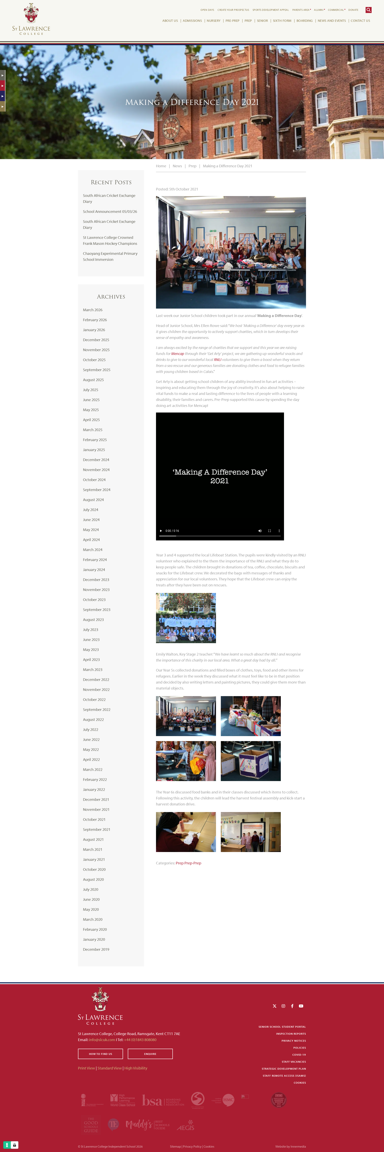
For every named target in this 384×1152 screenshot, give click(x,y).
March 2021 (92, 849)
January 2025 (94, 449)
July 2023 (90, 629)
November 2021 (96, 809)
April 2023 (91, 659)
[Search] (369, 10)
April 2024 (91, 539)
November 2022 (96, 689)
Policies (299, 1047)
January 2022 (94, 789)
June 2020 (91, 899)
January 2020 (94, 939)
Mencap (178, 353)
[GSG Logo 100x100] (91, 1124)
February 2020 (95, 929)
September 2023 (96, 609)
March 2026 (92, 309)
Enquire (150, 1054)
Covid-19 (299, 1054)
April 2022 (91, 759)
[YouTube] (301, 1006)
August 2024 (93, 499)
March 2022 (92, 769)
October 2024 (94, 479)
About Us (170, 20)
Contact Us (360, 20)
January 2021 (94, 859)
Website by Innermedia (290, 1146)
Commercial (336, 9)
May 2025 (91, 409)
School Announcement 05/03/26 (110, 211)
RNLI (218, 359)
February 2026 (95, 319)
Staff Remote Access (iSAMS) (284, 1075)
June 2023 (91, 639)
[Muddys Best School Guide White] (148, 1124)
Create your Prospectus (233, 9)
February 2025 (95, 439)
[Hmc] (223, 1099)
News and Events (332, 20)
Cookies (300, 1082)
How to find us (100, 1054)
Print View (86, 1067)
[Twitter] (275, 1006)
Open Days (207, 9)
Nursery (214, 20)
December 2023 (96, 579)
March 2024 (92, 549)
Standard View (110, 1067)
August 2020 (93, 879)
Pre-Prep (233, 20)
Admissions (192, 20)
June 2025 (91, 399)
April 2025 (91, 419)
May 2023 (91, 649)
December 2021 (96, 799)
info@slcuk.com (102, 1039)
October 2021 (94, 819)
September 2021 (96, 829)
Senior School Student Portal (282, 1026)
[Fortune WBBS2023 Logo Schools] (279, 1099)
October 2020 (94, 869)
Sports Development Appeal (271, 9)
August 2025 (93, 379)
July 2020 (90, 889)
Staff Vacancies (294, 1061)
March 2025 (92, 429)
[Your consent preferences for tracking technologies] (14, 1145)
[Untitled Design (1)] (185, 1124)
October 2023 (94, 599)
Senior (262, 20)
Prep (248, 20)
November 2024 (96, 469)
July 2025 (90, 389)
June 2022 (91, 739)
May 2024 (91, 529)
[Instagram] (283, 1006)
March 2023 (92, 669)
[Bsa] (163, 1099)
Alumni (318, 9)
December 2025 (96, 339)
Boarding (305, 20)
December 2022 (96, 679)
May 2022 (91, 749)
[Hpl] (123, 1099)
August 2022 (93, 719)
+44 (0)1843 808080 (139, 1039)
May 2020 (91, 909)
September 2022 (96, 709)
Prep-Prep (192, 862)
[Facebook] (292, 1006)
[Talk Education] (114, 1124)
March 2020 (92, 919)
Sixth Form (282, 20)
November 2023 (96, 589)
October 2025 (94, 359)
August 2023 (93, 619)
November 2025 (96, 349)
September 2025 (96, 369)
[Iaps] (92, 1099)
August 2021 (93, 839)
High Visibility (135, 1067)
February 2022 (95, 779)
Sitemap (175, 1146)
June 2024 (91, 519)
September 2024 (96, 489)
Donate (353, 9)
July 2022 (90, 729)
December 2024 (96, 459)
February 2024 (95, 559)
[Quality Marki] (253, 1099)
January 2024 (94, 569)
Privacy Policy (192, 1146)
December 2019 (96, 949)
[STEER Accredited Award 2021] (198, 1099)
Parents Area (301, 9)
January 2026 (94, 329)
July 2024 (90, 509)
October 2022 (94, 699)
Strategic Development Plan (284, 1068)
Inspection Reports (291, 1033)
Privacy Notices (294, 1040)
